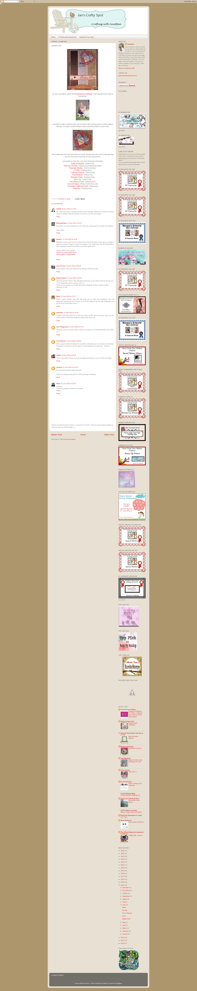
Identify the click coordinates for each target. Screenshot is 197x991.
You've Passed (127, 913)
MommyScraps (61, 223)
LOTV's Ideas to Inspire (129, 810)
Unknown (59, 312)
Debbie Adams (61, 278)
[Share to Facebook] (82, 199)
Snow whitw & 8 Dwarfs (136, 822)
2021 (122, 865)
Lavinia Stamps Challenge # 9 (130, 795)
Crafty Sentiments (77, 163)
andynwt (105, 983)
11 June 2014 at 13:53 (69, 209)
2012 (122, 940)
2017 (122, 876)
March (125, 928)
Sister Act (76, 188)
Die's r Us (77, 179)
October (125, 893)
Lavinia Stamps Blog (128, 793)
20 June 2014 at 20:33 (68, 355)
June (124, 905)
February (126, 931)
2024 (122, 856)
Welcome (57, 11)
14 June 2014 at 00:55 (73, 341)
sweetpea (130, 44)
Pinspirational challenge (83, 94)
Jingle (58, 355)
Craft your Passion (77, 172)
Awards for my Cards (86, 37)
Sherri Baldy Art (126, 820)
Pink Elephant (77, 175)
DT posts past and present (67, 37)
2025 (122, 853)
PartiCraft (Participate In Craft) (131, 815)
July (124, 902)
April (124, 925)
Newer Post (56, 435)
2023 (122, 859)
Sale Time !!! (133, 772)
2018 (122, 873)
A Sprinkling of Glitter (128, 709)
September (126, 896)
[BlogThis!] (78, 199)
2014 (122, 885)
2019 (122, 870)
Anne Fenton (60, 266)
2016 (122, 879)
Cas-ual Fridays (73, 184)
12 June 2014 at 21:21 (68, 296)
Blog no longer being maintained (131, 812)
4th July (124, 910)
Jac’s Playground (62, 327)
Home (53, 37)
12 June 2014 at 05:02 (74, 278)
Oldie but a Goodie (71, 166)
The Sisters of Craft (77, 182)
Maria (58, 296)
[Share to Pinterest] (84, 199)
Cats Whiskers (126, 758)
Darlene (59, 239)
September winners (135, 748)
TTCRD (77, 170)
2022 (122, 862)
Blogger (119, 983)
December (126, 887)
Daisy (124, 907)
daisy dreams (125, 770)
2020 (122, 868)
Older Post (109, 435)
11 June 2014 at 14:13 (74, 223)
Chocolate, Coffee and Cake (78, 186)
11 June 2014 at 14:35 (70, 239)
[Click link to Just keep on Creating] (132, 702)
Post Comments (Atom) (67, 439)
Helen (58, 383)
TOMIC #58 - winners (136, 835)
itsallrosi (59, 367)
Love (123, 916)
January (125, 934)
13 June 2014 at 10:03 (71, 312)
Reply (58, 216)
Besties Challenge (127, 746)
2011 (122, 943)
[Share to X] (80, 199)
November (126, 890)
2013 (122, 937)
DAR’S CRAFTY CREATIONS (65, 254)
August (125, 899)
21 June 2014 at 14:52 (70, 367)
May (124, 922)
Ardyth (58, 209)
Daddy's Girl (126, 919)
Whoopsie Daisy (77, 177)
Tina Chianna (61, 341)
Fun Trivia (124, 817)
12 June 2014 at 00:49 (73, 266)
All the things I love (127, 721)
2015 (122, 882)
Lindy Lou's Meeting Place (130, 798)
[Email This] (76, 199)
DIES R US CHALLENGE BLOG (66, 252)
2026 (122, 850)
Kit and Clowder (126, 782)
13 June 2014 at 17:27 (76, 327)
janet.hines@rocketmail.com (128, 75)
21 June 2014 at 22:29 (68, 383)
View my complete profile (127, 68)
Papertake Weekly (76, 168)
